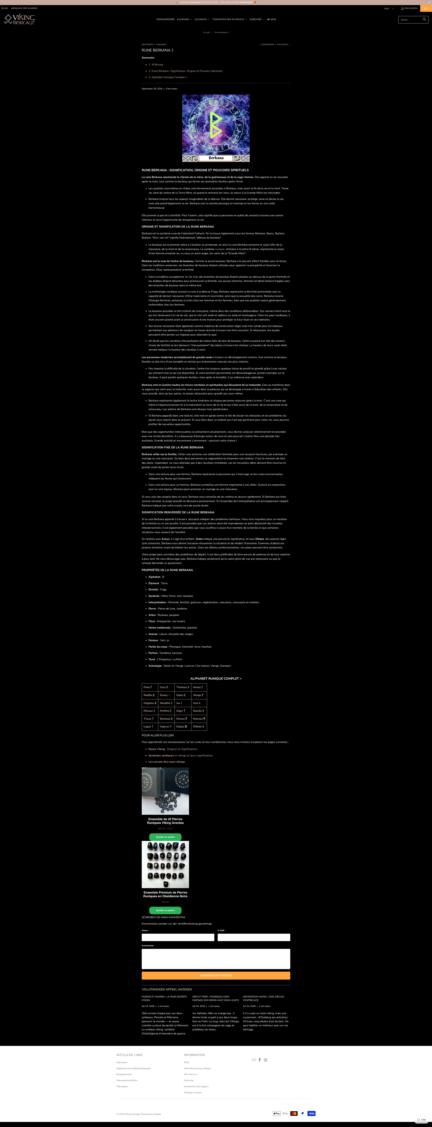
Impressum (121, 1062)
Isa (178, 703)
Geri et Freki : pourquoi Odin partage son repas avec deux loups (215, 998)
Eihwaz (148, 711)
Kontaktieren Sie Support (196, 1086)
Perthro (164, 711)
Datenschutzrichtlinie (126, 1080)
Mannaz (198, 719)
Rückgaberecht (123, 1074)
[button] (185, 19)
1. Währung (155, 64)
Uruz (163, 687)
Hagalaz (149, 703)
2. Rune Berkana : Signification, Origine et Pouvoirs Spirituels (185, 71)
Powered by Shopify (151, 1114)
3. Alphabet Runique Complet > (167, 77)
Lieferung (188, 1080)
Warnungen (122, 1086)
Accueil (206, 32)
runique (219, 249)
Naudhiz (165, 703)
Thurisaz (181, 687)
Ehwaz (180, 719)
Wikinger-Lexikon (193, 1092)
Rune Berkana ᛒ (222, 32)
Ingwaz (164, 726)
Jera (195, 703)
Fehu (147, 687)
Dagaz (180, 726)
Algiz (179, 711)
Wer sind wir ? (191, 1074)
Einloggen (411, 8)
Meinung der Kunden (24, 8)
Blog (5, 8)
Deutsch (286, 1104)
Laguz (147, 726)
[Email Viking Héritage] (253, 1060)
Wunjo (197, 695)
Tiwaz (147, 719)
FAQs (186, 1062)
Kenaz (164, 695)
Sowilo (197, 711)
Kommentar (148, 945)
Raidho (148, 695)
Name (145, 930)
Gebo (179, 695)
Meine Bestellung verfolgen (197, 1068)
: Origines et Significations (172, 749)
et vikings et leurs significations (180, 755)
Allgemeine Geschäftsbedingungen (133, 1068)
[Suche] (424, 19)
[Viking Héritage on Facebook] (259, 1060)
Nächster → (283, 44)
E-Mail (222, 930)
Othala (197, 726)
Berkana (165, 719)
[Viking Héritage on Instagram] (265, 1060)
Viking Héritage (132, 1114)
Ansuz (197, 687)
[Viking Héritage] (19, 19)
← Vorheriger (266, 44)
